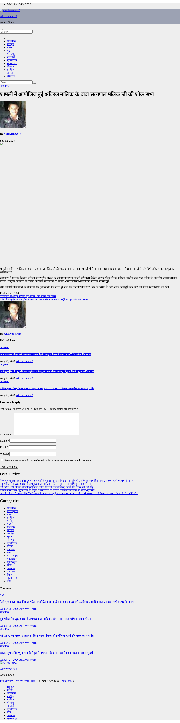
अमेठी (10, 689)
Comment (6, 434)
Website (4, 453)
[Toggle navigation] (1, 29)
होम (9, 580)
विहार (9, 574)
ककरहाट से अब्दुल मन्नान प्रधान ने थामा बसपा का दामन (28, 296)
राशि (9, 565)
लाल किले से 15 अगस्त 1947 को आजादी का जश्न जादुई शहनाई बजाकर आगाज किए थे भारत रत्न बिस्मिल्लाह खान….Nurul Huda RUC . (69, 493)
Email (4, 447)
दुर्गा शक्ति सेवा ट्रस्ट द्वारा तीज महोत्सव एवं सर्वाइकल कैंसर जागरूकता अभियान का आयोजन (45, 354)
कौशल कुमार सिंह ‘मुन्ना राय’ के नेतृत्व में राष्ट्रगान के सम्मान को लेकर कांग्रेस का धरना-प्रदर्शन (47, 388)
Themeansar (66, 680)
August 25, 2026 (9, 608)
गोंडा (9, 523)
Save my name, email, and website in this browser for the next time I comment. (48, 460)
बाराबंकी (11, 549)
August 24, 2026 (9, 642)
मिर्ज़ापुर (10, 66)
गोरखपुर (11, 53)
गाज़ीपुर (10, 520)
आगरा (10, 72)
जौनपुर (10, 44)
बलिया (10, 47)
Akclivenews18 (8, 16)
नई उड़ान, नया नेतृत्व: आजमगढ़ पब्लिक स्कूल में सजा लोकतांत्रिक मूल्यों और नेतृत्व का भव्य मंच (47, 371)
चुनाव (9, 536)
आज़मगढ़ (11, 41)
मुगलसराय (12, 558)
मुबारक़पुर (12, 561)
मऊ (9, 50)
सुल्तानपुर (12, 63)
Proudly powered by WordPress (18, 680)
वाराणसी (11, 56)
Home (10, 686)
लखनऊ (11, 75)
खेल (9, 514)
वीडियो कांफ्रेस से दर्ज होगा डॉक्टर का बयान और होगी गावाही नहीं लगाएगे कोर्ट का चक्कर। (45, 299)
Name (4, 440)
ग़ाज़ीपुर (10, 69)
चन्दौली (10, 530)
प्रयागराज (12, 60)
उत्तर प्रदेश (12, 511)
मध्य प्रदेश (12, 555)
